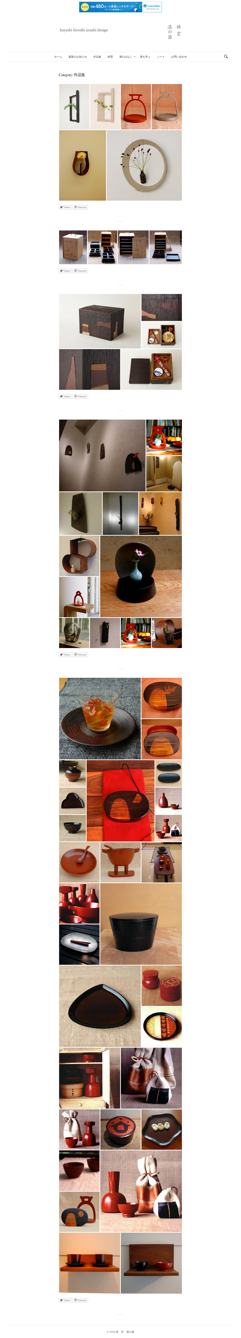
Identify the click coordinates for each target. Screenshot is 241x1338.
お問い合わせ (179, 56)
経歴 (110, 56)
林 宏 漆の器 (125, 1331)
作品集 (97, 56)
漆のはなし (125, 56)
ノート (161, 56)
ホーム (58, 56)
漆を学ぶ (145, 56)
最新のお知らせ (77, 56)
